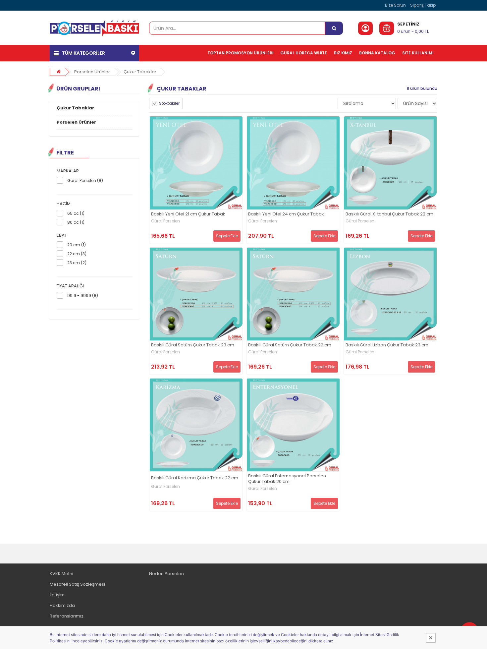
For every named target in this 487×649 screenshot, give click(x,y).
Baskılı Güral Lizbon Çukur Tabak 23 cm (387, 345)
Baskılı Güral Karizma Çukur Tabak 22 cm (194, 478)
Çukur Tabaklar (140, 72)
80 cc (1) (75, 222)
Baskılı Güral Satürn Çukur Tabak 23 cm (192, 345)
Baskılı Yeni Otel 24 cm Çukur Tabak (286, 214)
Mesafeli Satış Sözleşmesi (77, 584)
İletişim (57, 595)
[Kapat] (431, 638)
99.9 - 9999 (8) (82, 295)
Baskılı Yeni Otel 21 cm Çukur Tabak (188, 214)
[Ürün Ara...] (334, 28)
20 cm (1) (76, 245)
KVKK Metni (61, 573)
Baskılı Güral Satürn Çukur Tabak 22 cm (289, 345)
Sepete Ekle (227, 236)
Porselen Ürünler (92, 72)
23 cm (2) (76, 263)
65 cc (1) (75, 213)
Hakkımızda (62, 605)
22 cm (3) (76, 254)
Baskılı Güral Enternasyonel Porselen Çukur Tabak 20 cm (287, 479)
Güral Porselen (165, 221)
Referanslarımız (66, 616)
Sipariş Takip (423, 5)
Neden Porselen (166, 573)
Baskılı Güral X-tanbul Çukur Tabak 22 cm (389, 214)
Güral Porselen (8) (85, 180)
